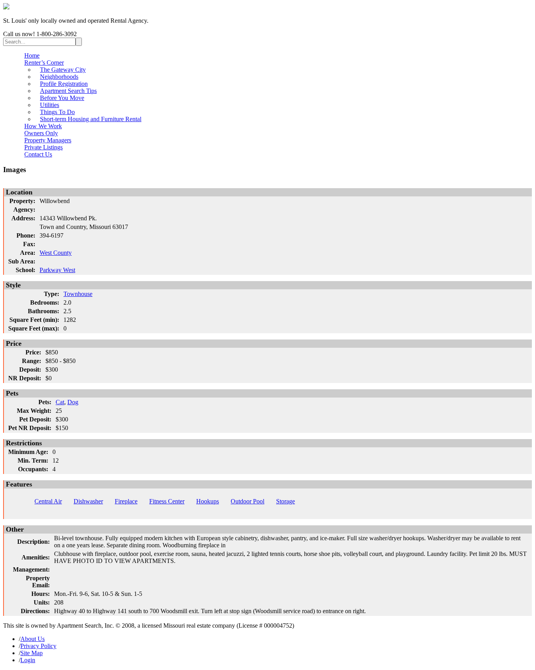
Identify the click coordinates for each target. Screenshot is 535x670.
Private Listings (43, 147)
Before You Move (62, 97)
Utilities (49, 105)
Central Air (48, 501)
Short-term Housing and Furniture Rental (90, 119)
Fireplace (126, 501)
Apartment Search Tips (68, 90)
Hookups (207, 501)
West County (56, 252)
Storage (285, 501)
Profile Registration (64, 83)
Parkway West (57, 270)
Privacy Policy (38, 646)
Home (32, 55)
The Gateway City (63, 69)
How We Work (43, 126)
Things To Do (57, 112)
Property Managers (47, 140)
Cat (60, 402)
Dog (72, 402)
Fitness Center (166, 501)
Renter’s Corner (44, 62)
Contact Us (38, 154)
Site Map (31, 653)
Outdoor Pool (247, 501)
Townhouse (77, 294)
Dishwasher (88, 501)
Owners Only (41, 133)
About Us (32, 639)
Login (27, 660)
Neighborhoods (59, 76)
